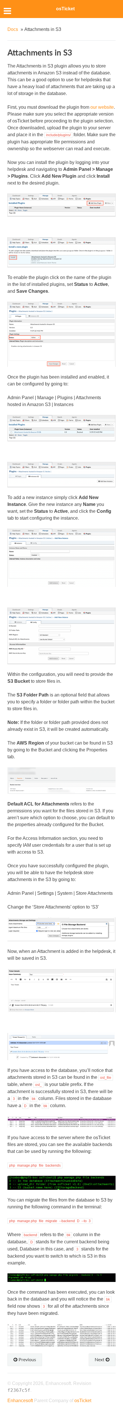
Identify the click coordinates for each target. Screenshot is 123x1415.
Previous (26, 1359)
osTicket (65, 8)
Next (100, 1359)
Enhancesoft (20, 1400)
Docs (12, 29)
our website (102, 107)
